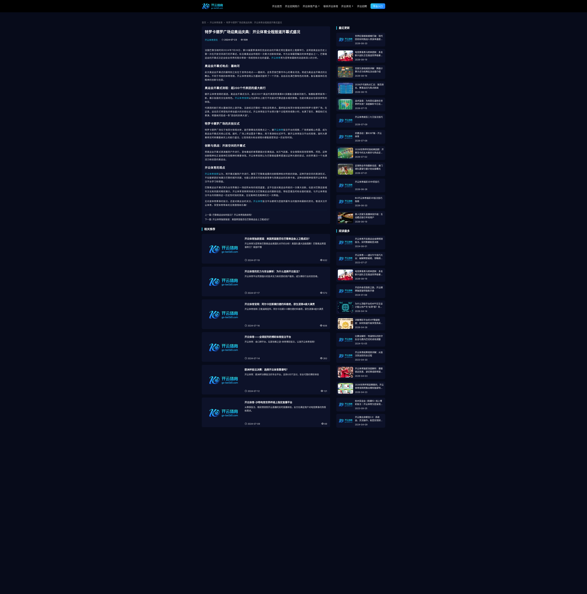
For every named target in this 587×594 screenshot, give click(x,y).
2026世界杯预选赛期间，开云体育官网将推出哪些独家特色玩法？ (369, 386)
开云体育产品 (310, 6)
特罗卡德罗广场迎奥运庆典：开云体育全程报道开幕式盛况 (254, 22)
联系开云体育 (330, 6)
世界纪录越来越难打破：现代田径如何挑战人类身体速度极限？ (369, 38)
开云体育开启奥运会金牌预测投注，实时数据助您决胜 (369, 240)
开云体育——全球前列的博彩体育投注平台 (268, 336)
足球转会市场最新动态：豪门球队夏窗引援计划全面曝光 (369, 167)
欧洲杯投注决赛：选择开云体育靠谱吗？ (267, 369)
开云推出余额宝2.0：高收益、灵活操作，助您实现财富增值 (369, 419)
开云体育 (276, 57)
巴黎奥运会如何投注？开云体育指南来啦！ (232, 214)
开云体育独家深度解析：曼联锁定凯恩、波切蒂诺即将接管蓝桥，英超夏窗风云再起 (369, 370)
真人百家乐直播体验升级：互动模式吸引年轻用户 (369, 216)
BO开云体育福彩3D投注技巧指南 (368, 199)
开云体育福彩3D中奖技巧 (367, 181)
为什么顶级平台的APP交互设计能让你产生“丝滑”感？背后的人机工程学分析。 (369, 305)
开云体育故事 (216, 22)
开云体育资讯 (211, 40)
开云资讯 (346, 6)
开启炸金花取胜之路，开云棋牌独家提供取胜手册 (369, 289)
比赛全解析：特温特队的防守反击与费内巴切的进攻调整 (369, 337)
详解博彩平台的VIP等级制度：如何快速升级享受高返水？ (368, 321)
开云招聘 (362, 6)
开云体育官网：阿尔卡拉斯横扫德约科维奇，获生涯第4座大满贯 (280, 304)
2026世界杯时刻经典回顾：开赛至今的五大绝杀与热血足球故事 (369, 151)
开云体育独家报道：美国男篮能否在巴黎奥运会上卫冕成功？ (241, 219)
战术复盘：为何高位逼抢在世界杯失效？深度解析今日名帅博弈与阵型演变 (369, 102)
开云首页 (277, 6)
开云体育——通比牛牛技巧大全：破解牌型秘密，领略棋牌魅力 (369, 257)
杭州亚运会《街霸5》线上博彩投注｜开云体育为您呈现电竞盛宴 (369, 403)
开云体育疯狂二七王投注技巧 (369, 117)
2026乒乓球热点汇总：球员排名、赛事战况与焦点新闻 (369, 86)
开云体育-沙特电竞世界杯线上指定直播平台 (268, 402)
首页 (204, 22)
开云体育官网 (242, 98)
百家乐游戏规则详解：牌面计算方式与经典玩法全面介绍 (369, 70)
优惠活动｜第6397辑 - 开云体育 (368, 135)
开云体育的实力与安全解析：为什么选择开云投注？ (273, 271)
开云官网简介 (292, 6)
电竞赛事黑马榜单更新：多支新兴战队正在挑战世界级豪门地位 (369, 54)
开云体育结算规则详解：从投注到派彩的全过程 (369, 354)
